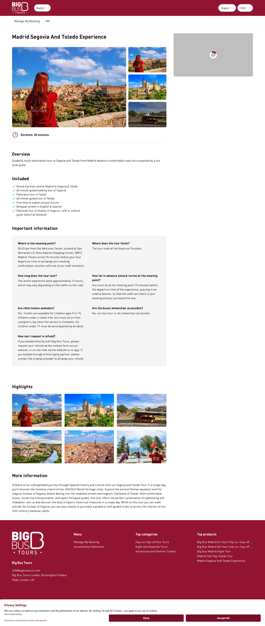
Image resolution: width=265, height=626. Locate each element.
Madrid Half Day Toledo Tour (215, 556)
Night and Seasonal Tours (151, 546)
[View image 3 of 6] (141, 410)
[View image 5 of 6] (89, 447)
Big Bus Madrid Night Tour (214, 551)
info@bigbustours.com (26, 570)
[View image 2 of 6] (147, 87)
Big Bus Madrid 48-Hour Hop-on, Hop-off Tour (225, 546)
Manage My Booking (27, 21)
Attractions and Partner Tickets (155, 551)
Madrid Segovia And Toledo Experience (221, 560)
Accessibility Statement (89, 546)
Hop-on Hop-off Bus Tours (152, 542)
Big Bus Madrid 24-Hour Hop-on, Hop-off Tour (225, 542)
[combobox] (227, 8)
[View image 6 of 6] (141, 447)
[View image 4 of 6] (37, 447)
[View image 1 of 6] (147, 59)
